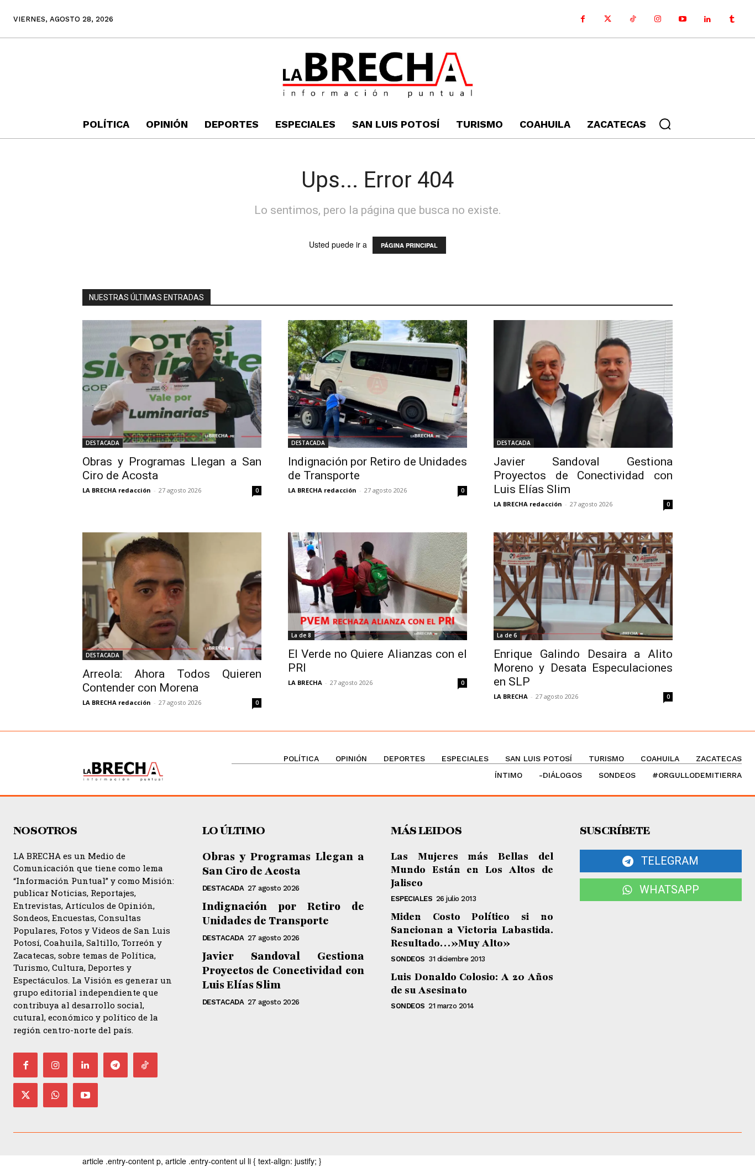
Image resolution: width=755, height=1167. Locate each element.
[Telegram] (115, 1065)
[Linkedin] (707, 19)
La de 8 (301, 635)
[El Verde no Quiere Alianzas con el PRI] (377, 586)
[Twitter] (607, 19)
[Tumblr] (732, 19)
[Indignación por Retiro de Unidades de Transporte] (377, 384)
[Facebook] (583, 19)
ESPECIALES (411, 898)
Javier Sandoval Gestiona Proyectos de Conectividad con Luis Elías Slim (583, 475)
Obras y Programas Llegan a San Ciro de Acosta (283, 864)
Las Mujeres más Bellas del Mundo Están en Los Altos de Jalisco (472, 869)
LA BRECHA (305, 682)
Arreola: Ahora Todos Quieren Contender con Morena (171, 680)
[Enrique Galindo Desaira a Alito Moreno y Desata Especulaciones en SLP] (583, 586)
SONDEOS (408, 959)
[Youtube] (682, 19)
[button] (665, 124)
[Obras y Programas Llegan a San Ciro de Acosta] (171, 384)
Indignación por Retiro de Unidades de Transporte (283, 913)
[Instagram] (657, 19)
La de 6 (507, 635)
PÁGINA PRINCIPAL (409, 245)
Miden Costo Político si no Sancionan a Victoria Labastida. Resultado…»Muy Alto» (472, 930)
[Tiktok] (632, 19)
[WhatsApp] (55, 1095)
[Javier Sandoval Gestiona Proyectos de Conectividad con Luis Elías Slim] (583, 384)
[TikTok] (145, 1065)
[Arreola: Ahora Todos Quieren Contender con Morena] (171, 596)
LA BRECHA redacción (116, 490)
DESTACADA (102, 443)
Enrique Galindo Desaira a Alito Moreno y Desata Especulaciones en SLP (583, 667)
